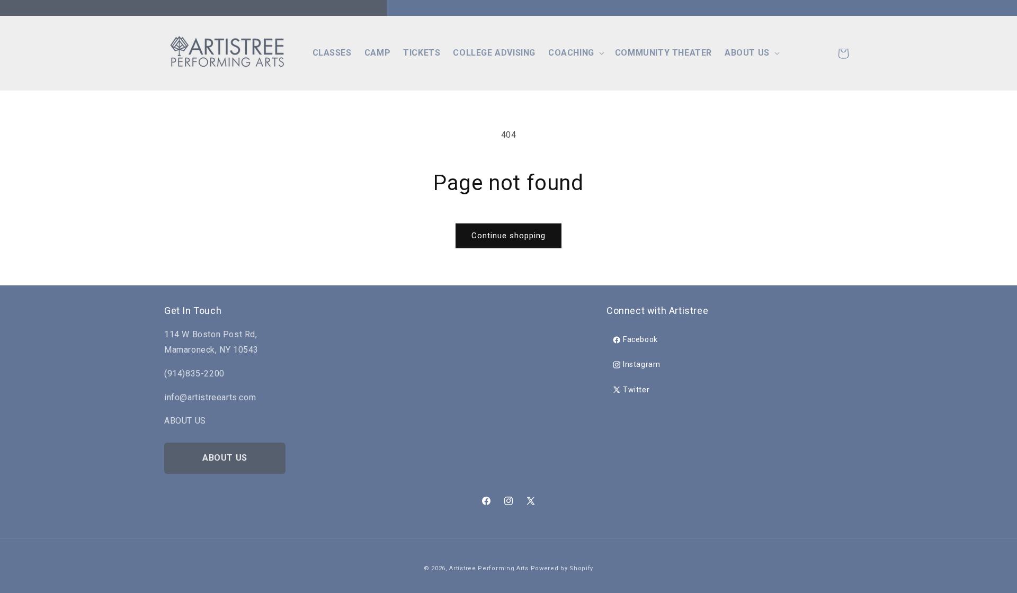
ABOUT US (224, 458)
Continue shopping (508, 235)
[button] (575, 53)
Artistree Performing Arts (489, 568)
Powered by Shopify (562, 568)
